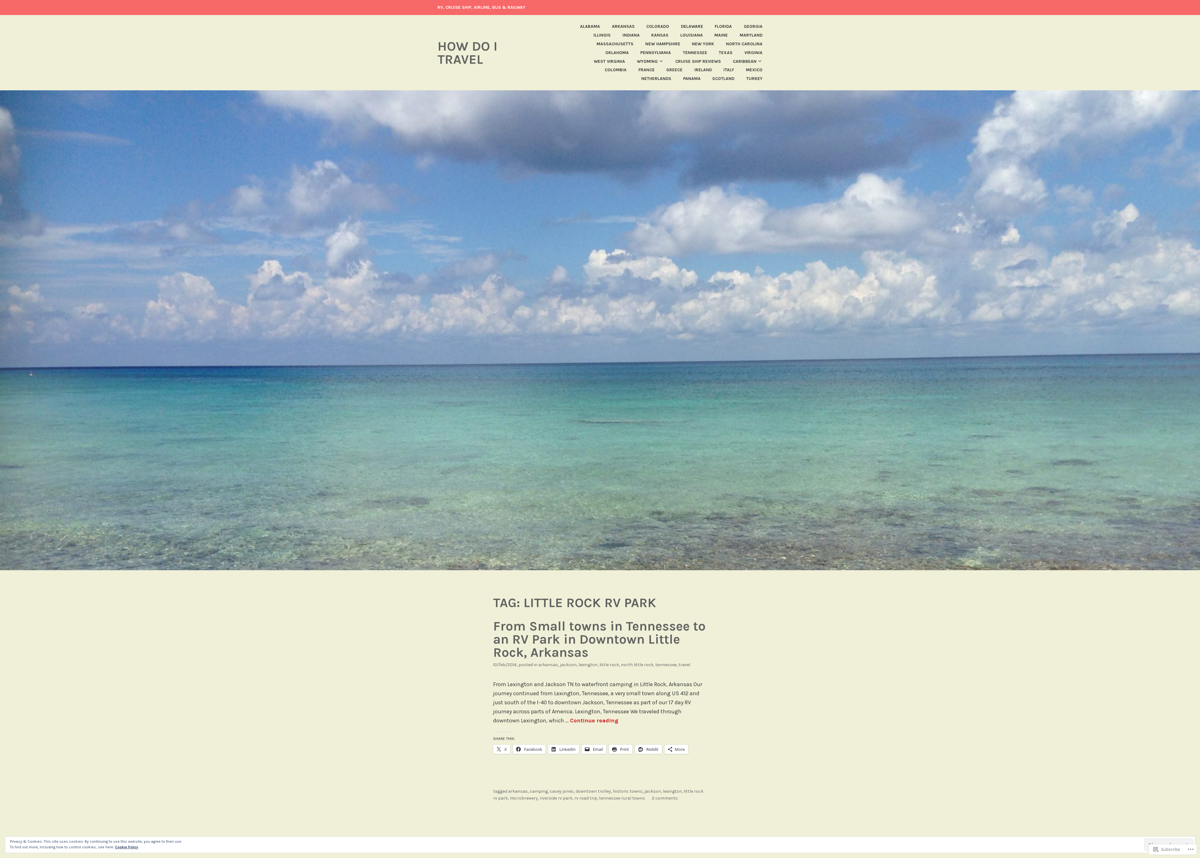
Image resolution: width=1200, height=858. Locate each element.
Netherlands (656, 78)
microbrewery (524, 798)
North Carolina (744, 44)
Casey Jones (562, 791)
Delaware (692, 26)
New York (703, 44)
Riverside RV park (556, 798)
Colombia (616, 69)
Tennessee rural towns (622, 798)
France (646, 69)
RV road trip (585, 798)
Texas (725, 52)
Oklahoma (617, 52)
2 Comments (665, 798)
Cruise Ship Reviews (698, 61)
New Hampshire (662, 44)
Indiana (631, 35)
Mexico (754, 69)
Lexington (588, 664)
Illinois (602, 35)
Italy (728, 69)
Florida (723, 26)
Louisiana (691, 35)
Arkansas (623, 26)
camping (539, 791)
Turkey (754, 78)
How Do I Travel (468, 52)
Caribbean (745, 61)
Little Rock (609, 664)
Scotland (723, 78)
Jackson (568, 664)
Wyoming (647, 61)
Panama (692, 78)
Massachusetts (615, 44)
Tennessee (695, 52)
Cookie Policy (126, 847)
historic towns (627, 791)
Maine (721, 35)
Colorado (657, 26)
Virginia (753, 52)
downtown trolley (593, 791)
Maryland (751, 35)
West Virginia (609, 61)
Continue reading (594, 720)
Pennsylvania (655, 52)
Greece (674, 69)
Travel (684, 664)
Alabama (590, 26)
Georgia (753, 26)
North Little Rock (637, 664)
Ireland (703, 69)
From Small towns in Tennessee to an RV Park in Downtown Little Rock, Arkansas (599, 639)
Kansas (659, 35)
